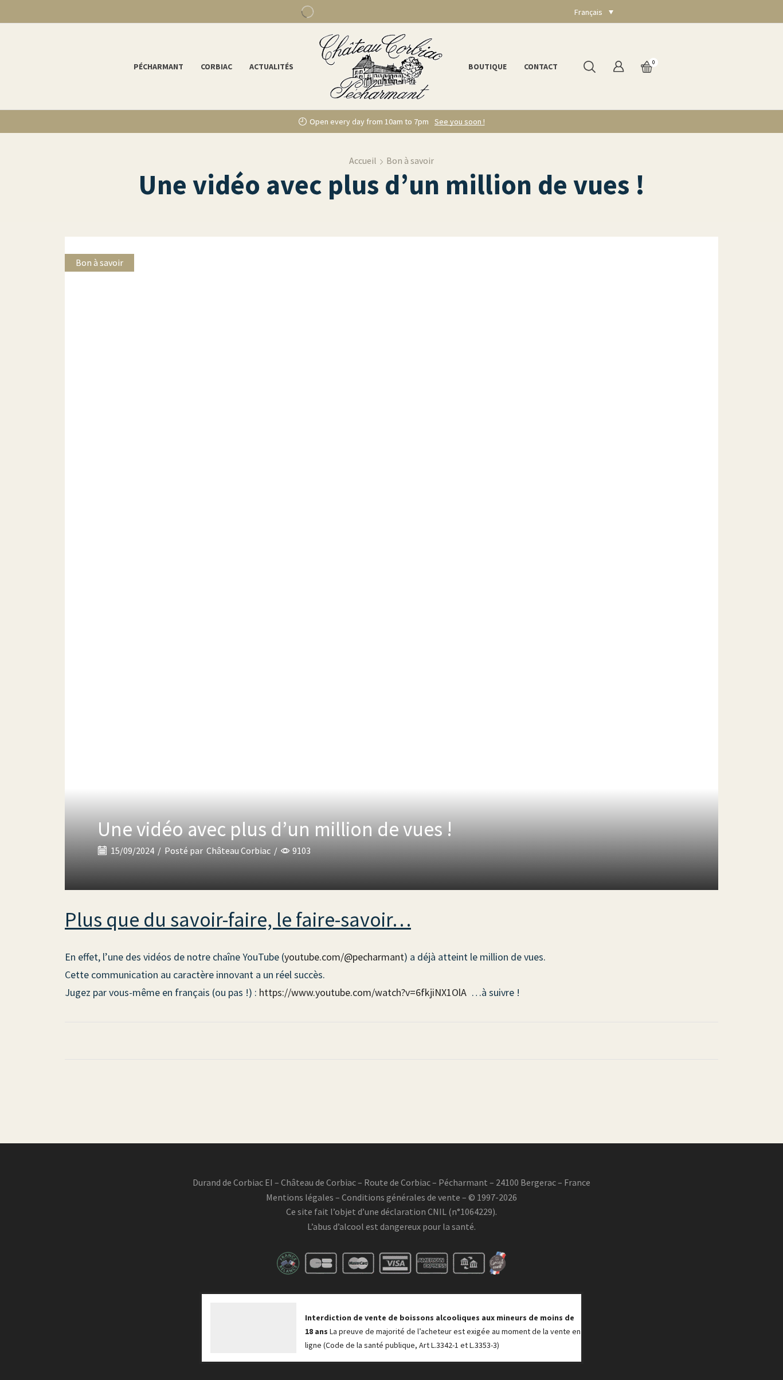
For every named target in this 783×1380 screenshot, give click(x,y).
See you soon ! (459, 121)
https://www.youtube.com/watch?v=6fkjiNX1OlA (363, 992)
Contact (541, 66)
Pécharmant (158, 66)
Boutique (487, 66)
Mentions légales (300, 1197)
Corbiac (216, 66)
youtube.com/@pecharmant (344, 956)
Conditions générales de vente (401, 1197)
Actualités (271, 66)
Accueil (363, 160)
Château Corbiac (238, 850)
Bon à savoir (410, 160)
